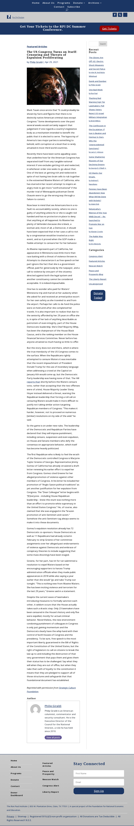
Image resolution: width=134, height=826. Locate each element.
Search (103, 44)
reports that (33, 381)
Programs (63, 3)
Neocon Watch (96, 265)
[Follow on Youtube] (125, 15)
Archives (93, 3)
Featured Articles (37, 46)
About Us (49, 3)
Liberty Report (51, 792)
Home (36, 3)
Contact (59, 7)
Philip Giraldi (36, 62)
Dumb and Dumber (97, 81)
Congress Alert (96, 256)
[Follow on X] (120, 15)
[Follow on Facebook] (115, 15)
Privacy (10, 816)
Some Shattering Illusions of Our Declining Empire (97, 161)
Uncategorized (96, 284)
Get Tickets (109, 28)
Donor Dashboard (17, 794)
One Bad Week (96, 89)
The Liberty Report (97, 279)
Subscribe (73, 7)
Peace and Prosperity (48, 772)
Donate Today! (98, 295)
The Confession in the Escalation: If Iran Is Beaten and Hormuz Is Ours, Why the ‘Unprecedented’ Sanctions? (97, 137)
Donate (78, 3)
